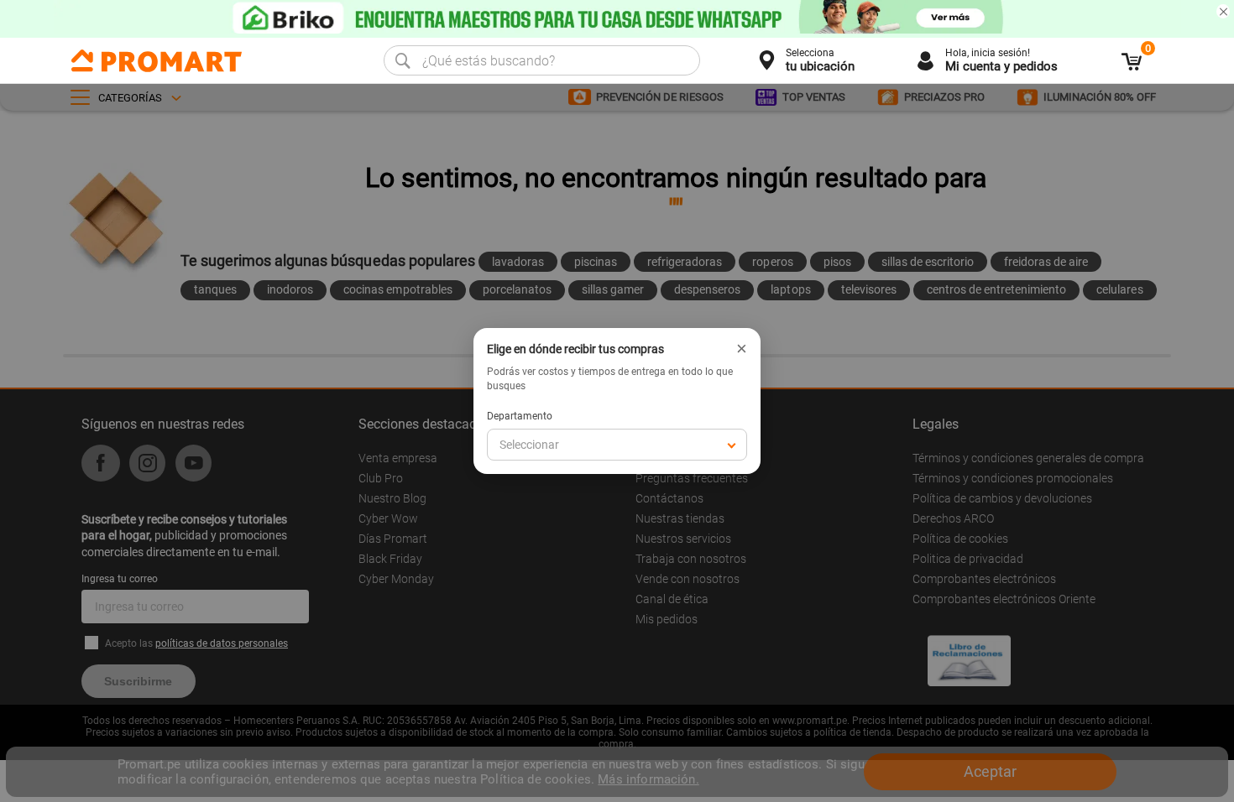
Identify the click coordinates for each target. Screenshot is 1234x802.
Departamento (519, 416)
